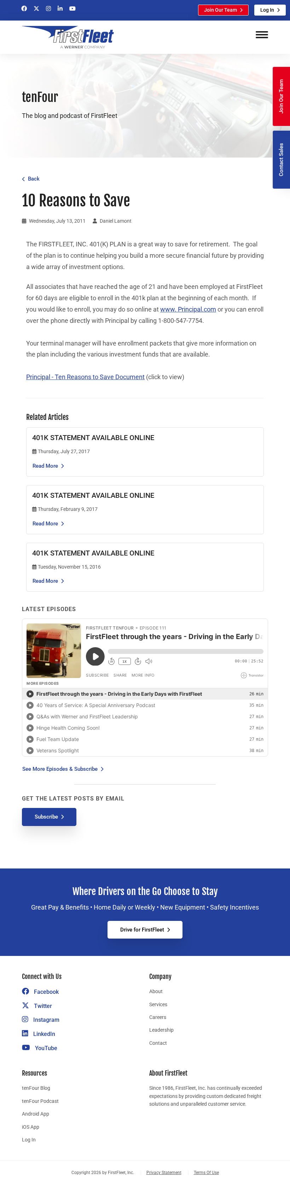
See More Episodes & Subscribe (60, 769)
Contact (158, 1043)
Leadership (161, 1030)
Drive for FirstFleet (142, 930)
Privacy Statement (163, 1172)
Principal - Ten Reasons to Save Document (85, 377)
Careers (157, 1017)
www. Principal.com (188, 309)
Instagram (45, 1019)
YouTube (45, 1048)
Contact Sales (281, 159)
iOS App (30, 1127)
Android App (35, 1114)
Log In (267, 10)
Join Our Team (220, 10)
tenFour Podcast (40, 1101)
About (156, 991)
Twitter (42, 1006)
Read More (45, 466)
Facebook (46, 992)
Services (158, 1004)
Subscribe (46, 817)
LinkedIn (43, 1034)
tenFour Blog (36, 1088)
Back (34, 179)
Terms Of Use (206, 1172)
